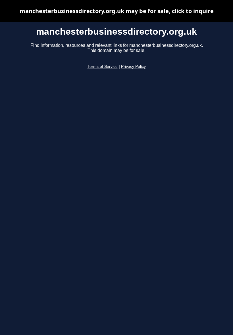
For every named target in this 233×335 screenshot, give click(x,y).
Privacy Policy (133, 66)
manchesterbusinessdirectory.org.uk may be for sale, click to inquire (117, 11)
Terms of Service (103, 66)
